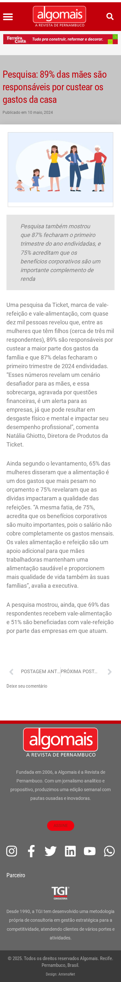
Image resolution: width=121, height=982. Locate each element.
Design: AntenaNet (60, 974)
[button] (8, 17)
